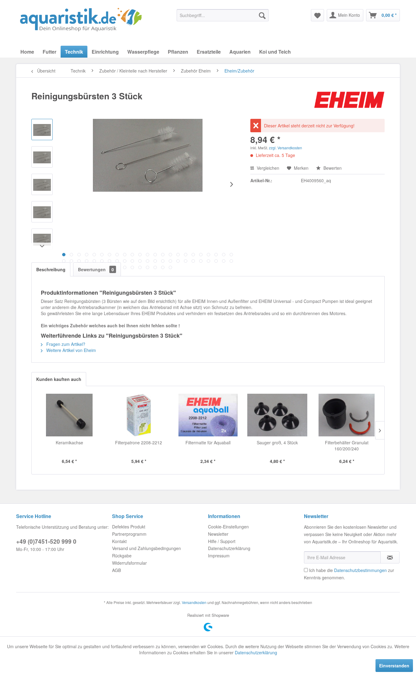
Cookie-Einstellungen (228, 527)
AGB (116, 570)
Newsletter (218, 534)
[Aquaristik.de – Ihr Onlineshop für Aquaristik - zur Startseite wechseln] (81, 20)
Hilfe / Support (221, 541)
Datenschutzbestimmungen (360, 570)
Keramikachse (69, 442)
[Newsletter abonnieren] (390, 557)
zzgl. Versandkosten (285, 147)
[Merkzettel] (317, 15)
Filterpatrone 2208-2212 (138, 442)
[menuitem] (223, 15)
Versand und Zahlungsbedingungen (146, 548)
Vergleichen (267, 168)
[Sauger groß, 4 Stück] (277, 415)
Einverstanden (394, 666)
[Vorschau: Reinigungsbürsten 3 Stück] (42, 129)
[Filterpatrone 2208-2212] (139, 415)
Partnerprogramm (129, 534)
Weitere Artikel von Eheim (70, 350)
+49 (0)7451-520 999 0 (46, 541)
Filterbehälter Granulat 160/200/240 (346, 445)
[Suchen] (262, 15)
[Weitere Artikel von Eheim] (349, 102)
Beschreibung (50, 269)
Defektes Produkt (128, 527)
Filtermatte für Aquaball (208, 442)
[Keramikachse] (69, 415)
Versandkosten (194, 602)
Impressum (219, 555)
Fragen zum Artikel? (65, 344)
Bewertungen (96, 269)
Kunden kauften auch (58, 379)
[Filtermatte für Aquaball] (208, 415)
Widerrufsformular (129, 563)
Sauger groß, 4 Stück (277, 442)
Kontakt (119, 541)
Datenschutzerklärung (229, 548)
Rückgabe (122, 555)
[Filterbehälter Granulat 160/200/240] (346, 415)
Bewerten (332, 168)
